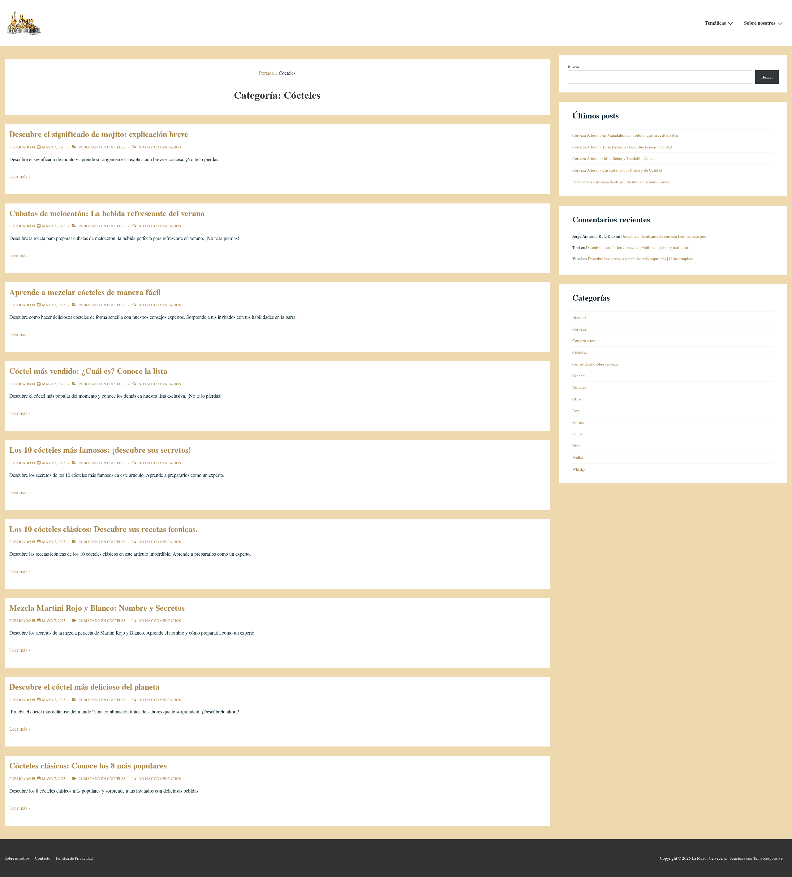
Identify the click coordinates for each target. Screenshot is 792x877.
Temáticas (715, 22)
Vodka (577, 457)
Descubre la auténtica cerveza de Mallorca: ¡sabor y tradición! (637, 247)
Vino (576, 445)
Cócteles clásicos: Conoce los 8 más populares (88, 765)
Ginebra (579, 376)
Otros (576, 399)
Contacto (42, 858)
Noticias (579, 387)
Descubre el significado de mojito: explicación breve (98, 134)
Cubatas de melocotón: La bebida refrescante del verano (106, 213)
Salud (577, 434)
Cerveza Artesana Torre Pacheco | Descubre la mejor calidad (622, 147)
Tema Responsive (768, 858)
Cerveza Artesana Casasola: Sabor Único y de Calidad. (617, 170)
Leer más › (19, 176)
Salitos (578, 422)
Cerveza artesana (586, 340)
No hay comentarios (160, 146)
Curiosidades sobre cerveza (595, 364)
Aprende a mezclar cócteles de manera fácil (85, 292)
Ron (575, 410)
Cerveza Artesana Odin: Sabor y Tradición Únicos (613, 158)
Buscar (573, 67)
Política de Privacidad (74, 858)
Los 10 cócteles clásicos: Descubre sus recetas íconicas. (103, 529)
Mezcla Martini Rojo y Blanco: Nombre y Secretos (97, 608)
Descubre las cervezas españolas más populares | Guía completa (640, 258)
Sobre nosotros (759, 22)
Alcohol (579, 317)
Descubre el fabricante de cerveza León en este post (664, 236)
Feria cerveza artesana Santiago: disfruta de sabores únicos (621, 182)
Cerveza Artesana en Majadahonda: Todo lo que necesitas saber (625, 135)
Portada (266, 73)
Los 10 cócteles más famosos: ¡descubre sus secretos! (100, 450)
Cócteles (116, 146)
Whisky (578, 469)
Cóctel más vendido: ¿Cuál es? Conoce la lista (88, 371)
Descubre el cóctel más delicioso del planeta (84, 686)
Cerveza (579, 329)
